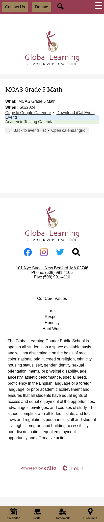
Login (72, 469)
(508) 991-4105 (59, 272)
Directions (90, 518)
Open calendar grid (68, 130)
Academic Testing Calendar (30, 122)
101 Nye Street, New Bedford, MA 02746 (52, 268)
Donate (41, 7)
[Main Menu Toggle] (98, 5)
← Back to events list (27, 130)
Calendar (13, 518)
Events (11, 117)
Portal (37, 518)
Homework (62, 518)
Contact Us (15, 7)
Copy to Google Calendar (28, 113)
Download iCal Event (76, 113)
